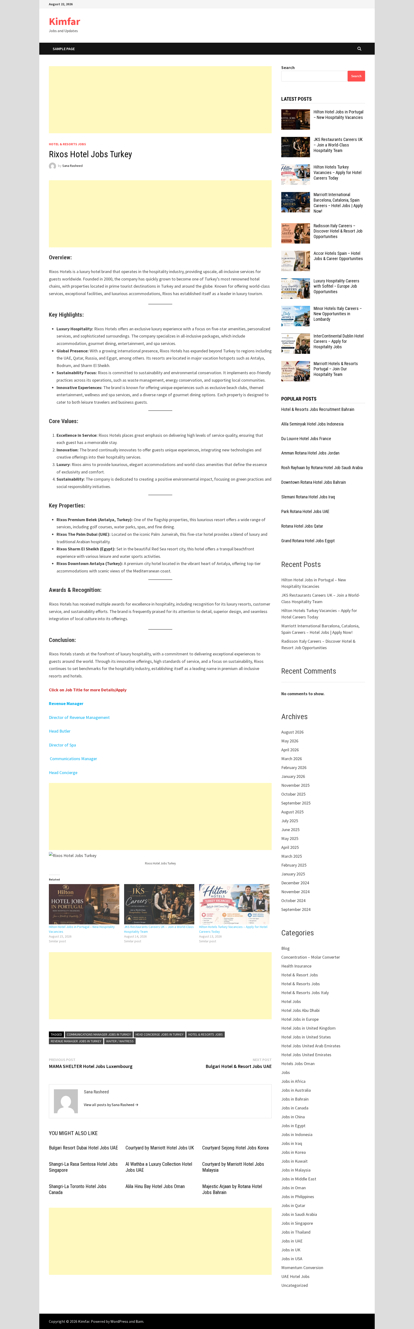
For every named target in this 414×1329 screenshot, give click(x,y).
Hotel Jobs (291, 1001)
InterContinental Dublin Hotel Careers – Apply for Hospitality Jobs (339, 341)
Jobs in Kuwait (294, 1161)
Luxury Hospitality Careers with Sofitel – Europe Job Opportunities (336, 286)
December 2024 (295, 883)
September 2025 (295, 803)
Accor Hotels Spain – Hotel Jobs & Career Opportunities (338, 256)
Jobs (285, 1072)
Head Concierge (63, 772)
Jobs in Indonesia (296, 1134)
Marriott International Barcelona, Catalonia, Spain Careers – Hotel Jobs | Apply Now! (338, 203)
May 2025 (289, 838)
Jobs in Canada (294, 1108)
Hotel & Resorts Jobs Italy (305, 992)
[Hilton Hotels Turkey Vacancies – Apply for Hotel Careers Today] (234, 904)
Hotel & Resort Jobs (299, 975)
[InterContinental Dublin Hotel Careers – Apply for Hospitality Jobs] (295, 336)
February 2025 (293, 865)
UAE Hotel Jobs (295, 1276)
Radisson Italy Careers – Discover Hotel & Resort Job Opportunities (338, 231)
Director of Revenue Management (79, 717)
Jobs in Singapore (297, 1223)
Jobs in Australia (296, 1090)
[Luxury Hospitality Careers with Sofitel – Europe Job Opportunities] (295, 281)
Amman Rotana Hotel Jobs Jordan (310, 452)
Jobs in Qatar (293, 1205)
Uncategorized (294, 1285)
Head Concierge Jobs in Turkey (160, 1034)
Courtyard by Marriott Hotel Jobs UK (160, 1148)
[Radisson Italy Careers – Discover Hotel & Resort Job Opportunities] (295, 226)
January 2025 (293, 874)
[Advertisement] (160, 99)
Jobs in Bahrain (295, 1099)
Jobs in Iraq (291, 1143)
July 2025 (289, 820)
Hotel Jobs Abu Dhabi (300, 1010)
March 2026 (291, 758)
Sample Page (64, 48)
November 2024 (295, 891)
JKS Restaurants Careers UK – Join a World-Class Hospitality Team (338, 145)
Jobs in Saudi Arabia (299, 1214)
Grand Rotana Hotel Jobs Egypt (308, 540)
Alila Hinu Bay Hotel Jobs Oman (155, 1186)
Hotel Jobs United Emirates (306, 1054)
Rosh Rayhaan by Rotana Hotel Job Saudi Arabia (322, 467)
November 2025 (295, 785)
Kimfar (64, 21)
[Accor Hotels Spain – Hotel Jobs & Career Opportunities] (295, 254)
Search (288, 67)
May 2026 (289, 741)
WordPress (119, 1321)
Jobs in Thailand (295, 1232)
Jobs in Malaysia (295, 1170)
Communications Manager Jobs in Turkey (99, 1034)
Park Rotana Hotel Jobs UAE (305, 511)
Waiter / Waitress (120, 1041)
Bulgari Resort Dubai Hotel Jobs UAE (83, 1148)
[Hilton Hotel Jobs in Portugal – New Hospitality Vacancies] (84, 904)
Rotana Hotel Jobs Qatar (302, 526)
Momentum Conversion (302, 1267)
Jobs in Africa (293, 1081)
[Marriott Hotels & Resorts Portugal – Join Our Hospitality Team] (295, 364)
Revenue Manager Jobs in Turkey (76, 1041)
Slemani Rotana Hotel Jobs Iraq (308, 496)
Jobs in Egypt (293, 1125)
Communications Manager (73, 758)
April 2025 (290, 847)
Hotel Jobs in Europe (300, 1019)
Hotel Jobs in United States (306, 1037)
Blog (285, 948)
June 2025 (290, 829)
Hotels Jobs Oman (298, 1063)
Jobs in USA (291, 1258)
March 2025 (291, 856)
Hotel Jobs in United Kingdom (308, 1028)
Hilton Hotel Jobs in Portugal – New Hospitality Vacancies (338, 114)
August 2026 (292, 732)
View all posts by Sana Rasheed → (111, 1104)
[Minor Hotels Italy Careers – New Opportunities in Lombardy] (295, 309)
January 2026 (293, 776)
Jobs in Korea (293, 1152)
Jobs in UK (290, 1250)
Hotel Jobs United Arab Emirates (310, 1046)
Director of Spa (62, 745)
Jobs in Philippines (297, 1196)
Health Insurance (296, 966)
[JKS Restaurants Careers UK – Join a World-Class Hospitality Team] (159, 904)
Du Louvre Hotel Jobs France (306, 438)
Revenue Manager (66, 703)
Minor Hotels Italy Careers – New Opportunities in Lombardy (338, 314)
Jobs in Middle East (298, 1179)
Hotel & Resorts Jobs (67, 144)
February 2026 (293, 767)
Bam (139, 1321)
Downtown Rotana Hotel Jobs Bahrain (313, 482)
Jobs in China (293, 1116)
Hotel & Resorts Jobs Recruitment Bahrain (317, 409)
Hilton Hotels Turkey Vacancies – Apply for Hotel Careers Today (338, 172)
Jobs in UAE (292, 1241)
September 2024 (295, 909)
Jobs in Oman (293, 1187)
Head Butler (59, 731)
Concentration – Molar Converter (310, 957)
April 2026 (290, 749)
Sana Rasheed (72, 165)
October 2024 (293, 900)
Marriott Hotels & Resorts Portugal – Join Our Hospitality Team (336, 369)
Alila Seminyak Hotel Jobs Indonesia (312, 423)
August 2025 (292, 812)
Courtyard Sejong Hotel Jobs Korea (235, 1148)
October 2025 (293, 794)
